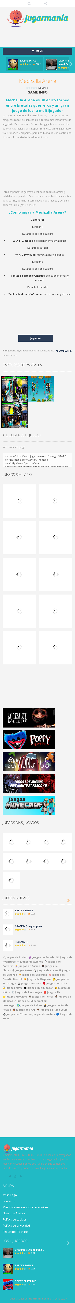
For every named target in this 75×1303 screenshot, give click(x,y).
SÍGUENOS (45, 3)
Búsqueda (29, 3)
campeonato (26, 350)
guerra (43, 350)
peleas (50, 350)
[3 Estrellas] (32, 88)
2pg (17, 350)
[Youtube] (15, 1176)
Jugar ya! (35, 338)
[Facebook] (5, 1176)
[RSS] (21, 1176)
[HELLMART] (8, 945)
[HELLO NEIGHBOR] (63, 842)
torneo (13, 355)
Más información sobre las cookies (25, 1207)
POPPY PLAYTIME (25, 1281)
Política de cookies (15, 1219)
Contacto (8, 1201)
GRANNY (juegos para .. (29, 926)
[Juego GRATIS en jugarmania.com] (37, 18)
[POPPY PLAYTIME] (46, 842)
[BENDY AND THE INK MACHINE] (29, 861)
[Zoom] (14, 388)
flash (36, 350)
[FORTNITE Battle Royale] (46, 861)
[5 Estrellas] (36, 88)
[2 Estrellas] (29, 88)
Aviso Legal (10, 1195)
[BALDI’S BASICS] (29, 842)
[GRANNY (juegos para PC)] (11, 842)
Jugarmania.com (38, 1298)
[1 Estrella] (27, 88)
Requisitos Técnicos (15, 1232)
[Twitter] (10, 1176)
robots (6, 355)
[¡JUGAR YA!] (13, 64)
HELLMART (21, 942)
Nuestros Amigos (14, 1213)
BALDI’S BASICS (28, 60)
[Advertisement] (39, 35)
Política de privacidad (16, 1226)
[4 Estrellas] (34, 88)
